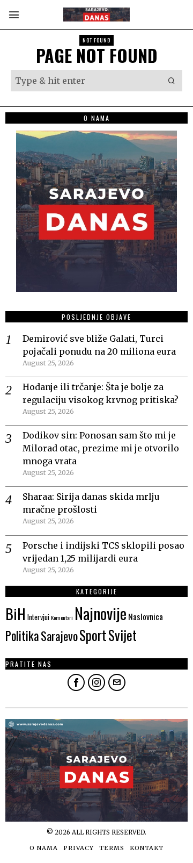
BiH (15, 613)
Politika (22, 636)
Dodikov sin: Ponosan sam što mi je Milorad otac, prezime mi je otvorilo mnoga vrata (101, 448)
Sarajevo (59, 636)
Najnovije (101, 612)
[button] (171, 80)
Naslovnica (145, 616)
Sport (93, 635)
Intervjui (38, 617)
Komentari (62, 617)
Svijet (122, 635)
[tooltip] (76, 682)
